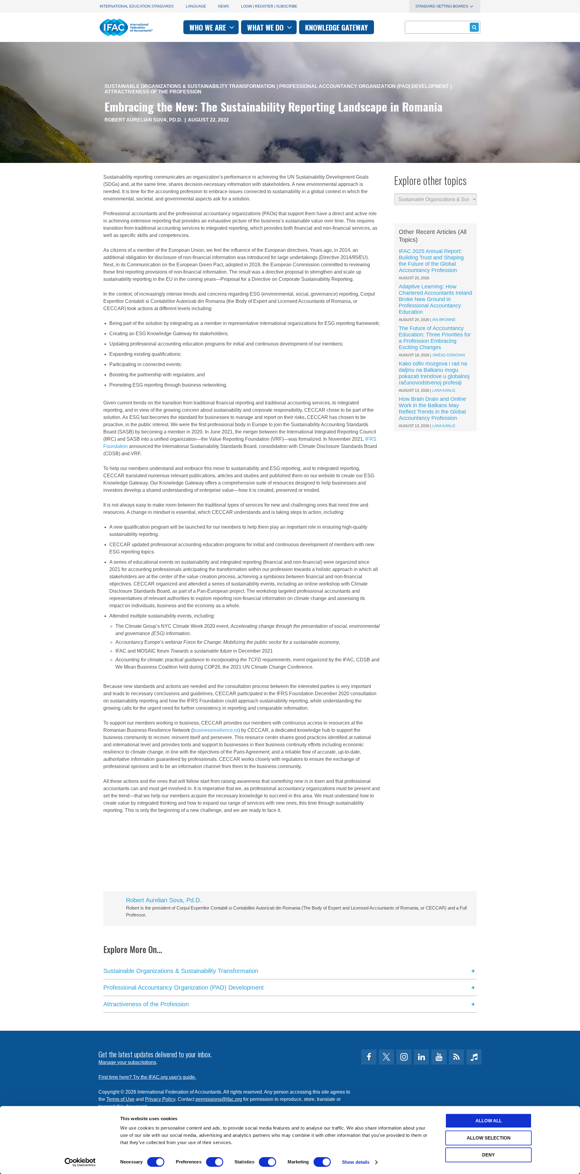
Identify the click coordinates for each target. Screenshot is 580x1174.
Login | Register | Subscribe (269, 6)
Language (196, 6)
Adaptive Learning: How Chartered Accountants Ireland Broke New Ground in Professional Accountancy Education (435, 299)
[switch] (214, 1162)
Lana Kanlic (444, 390)
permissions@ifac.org (218, 1099)
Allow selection (489, 1137)
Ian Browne (444, 320)
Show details (355, 1162)
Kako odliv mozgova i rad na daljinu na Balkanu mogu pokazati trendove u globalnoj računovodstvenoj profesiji (434, 373)
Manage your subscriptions (127, 1062)
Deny (488, 1154)
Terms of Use (120, 1099)
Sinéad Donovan (448, 355)
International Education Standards (137, 6)
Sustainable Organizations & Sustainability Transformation (190, 86)
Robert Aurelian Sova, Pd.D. (144, 119)
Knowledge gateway (336, 27)
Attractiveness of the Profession (153, 91)
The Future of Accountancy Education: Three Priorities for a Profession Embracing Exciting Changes (435, 337)
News (223, 6)
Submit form (474, 27)
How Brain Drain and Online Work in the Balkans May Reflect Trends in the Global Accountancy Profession (432, 408)
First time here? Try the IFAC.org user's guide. (147, 1077)
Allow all (488, 1120)
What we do (266, 27)
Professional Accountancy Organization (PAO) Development (364, 86)
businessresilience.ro (215, 730)
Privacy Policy (160, 1099)
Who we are (208, 27)
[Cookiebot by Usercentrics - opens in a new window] (80, 1162)
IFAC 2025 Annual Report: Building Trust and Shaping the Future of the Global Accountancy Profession (431, 260)
